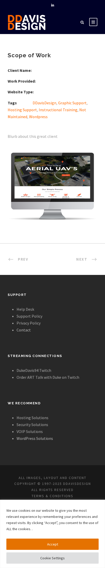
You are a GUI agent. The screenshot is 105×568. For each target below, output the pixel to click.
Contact (24, 329)
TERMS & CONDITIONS (52, 496)
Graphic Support (72, 102)
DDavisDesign (44, 102)
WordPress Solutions (35, 438)
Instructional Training (58, 109)
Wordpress (38, 116)
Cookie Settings (52, 558)
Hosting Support (22, 109)
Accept (52, 544)
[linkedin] (52, 5)
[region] (52, 534)
